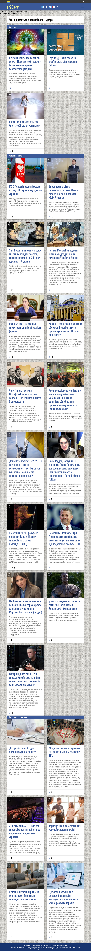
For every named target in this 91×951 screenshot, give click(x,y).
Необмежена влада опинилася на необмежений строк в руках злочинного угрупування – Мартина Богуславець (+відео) (25, 606)
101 (11, 567)
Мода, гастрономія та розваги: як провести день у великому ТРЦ (65, 751)
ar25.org (13, 7)
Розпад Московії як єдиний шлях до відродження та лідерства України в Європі (63, 254)
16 (10, 151)
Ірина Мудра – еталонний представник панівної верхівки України (25, 327)
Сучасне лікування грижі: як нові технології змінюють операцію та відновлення (24, 895)
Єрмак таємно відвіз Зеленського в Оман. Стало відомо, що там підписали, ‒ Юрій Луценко (64, 192)
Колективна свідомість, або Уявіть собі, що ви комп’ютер (24, 123)
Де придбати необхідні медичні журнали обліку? (22, 750)
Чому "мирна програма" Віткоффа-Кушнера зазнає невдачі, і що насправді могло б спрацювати (25, 396)
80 (10, 88)
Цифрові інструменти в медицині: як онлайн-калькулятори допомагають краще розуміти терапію (63, 897)
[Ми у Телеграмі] (43, 7)
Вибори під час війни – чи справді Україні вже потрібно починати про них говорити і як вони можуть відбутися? (25, 679)
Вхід (82, 1)
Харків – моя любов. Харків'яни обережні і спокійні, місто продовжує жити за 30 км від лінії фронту (65, 329)
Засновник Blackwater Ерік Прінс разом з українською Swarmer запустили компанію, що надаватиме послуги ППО (64, 538)
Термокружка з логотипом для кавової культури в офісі (65, 828)
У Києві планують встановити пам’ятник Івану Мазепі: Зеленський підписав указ (64, 605)
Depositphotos (56, 949)
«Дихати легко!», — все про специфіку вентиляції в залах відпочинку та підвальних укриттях (24, 831)
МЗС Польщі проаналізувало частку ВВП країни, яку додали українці (25, 190)
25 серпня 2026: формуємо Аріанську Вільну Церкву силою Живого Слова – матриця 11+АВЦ (23, 538)
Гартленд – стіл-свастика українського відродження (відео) (63, 61)
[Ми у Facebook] (46, 7)
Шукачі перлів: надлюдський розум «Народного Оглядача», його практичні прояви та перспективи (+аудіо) (25, 63)
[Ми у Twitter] (50, 7)
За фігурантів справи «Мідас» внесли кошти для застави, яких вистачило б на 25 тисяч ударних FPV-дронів (25, 255)
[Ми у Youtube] (53, 7)
